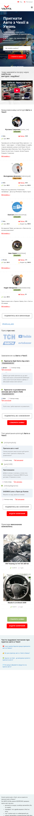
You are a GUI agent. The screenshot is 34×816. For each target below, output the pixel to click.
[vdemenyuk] (17, 168)
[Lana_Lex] (17, 121)
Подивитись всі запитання (17, 507)
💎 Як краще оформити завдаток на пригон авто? (15, 666)
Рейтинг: (22, 136)
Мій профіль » (5, 156)
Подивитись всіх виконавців (17, 316)
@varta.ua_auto (8, 324)
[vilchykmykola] (10, 442)
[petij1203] (8, 464)
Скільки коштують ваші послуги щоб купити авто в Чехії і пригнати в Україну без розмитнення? (16, 452)
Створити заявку (17, 57)
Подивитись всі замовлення (17, 416)
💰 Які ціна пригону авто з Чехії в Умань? (16, 653)
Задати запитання (17, 513)
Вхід (21, 2)
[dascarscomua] (17, 207)
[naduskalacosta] (17, 280)
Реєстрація (29, 2)
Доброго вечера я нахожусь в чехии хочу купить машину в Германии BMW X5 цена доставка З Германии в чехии (15, 473)
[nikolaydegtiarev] (11, 486)
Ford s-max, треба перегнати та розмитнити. (16, 406)
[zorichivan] (17, 245)
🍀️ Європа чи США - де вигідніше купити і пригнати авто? (16, 659)
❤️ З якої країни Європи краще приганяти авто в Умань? (16, 647)
